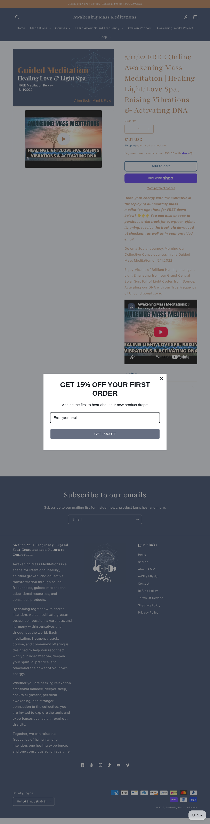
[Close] (162, 379)
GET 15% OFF (105, 434)
